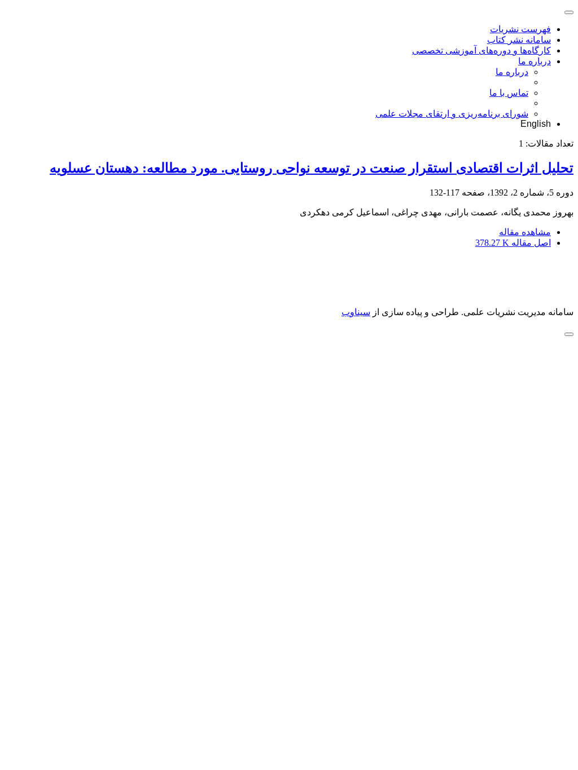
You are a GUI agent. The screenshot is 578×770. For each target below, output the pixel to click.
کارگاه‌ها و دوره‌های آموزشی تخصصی (481, 50)
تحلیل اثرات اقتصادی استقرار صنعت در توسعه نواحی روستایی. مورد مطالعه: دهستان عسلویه (311, 168)
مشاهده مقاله (525, 232)
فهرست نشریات (520, 29)
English (535, 124)
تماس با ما (508, 93)
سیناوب (355, 312)
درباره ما (534, 61)
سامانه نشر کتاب (519, 40)
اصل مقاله (513, 242)
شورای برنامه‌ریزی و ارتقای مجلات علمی (451, 113)
